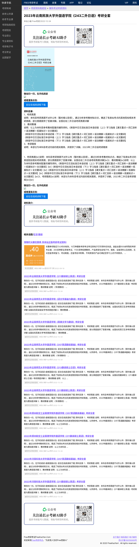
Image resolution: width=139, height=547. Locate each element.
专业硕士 (6, 35)
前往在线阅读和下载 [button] (36, 104)
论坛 (89, 2)
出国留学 (6, 57)
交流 (35, 234)
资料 (134, 2)
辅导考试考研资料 (58, 8)
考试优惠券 (29, 268)
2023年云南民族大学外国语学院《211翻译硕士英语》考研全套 (54, 276)
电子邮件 (133, 537)
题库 (45, 2)
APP (72, 2)
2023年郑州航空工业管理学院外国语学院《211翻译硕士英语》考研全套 (59, 436)
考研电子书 (7, 46)
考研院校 (6, 30)
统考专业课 (7, 19)
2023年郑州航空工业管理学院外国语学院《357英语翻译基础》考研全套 (59, 413)
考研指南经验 (8, 24)
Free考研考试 (31, 2)
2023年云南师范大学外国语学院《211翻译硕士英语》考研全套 (54, 390)
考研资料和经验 (38, 8)
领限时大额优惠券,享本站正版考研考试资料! (45, 242)
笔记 (80, 2)
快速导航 (6, 2)
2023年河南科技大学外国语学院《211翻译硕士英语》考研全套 (54, 481)
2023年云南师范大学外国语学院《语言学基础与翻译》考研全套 (55, 299)
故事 (54, 2)
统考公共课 (7, 14)
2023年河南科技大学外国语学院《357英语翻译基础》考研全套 (55, 459)
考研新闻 (6, 8)
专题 (63, 2)
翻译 (40, 234)
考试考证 (6, 52)
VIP (126, 2)
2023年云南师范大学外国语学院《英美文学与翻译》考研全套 (54, 322)
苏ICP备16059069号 (128, 540)
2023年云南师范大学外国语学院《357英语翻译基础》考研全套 (55, 344)
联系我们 (125, 537)
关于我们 (117, 537)
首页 (26, 8)
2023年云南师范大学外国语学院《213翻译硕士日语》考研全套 (55, 367)
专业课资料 (7, 41)
